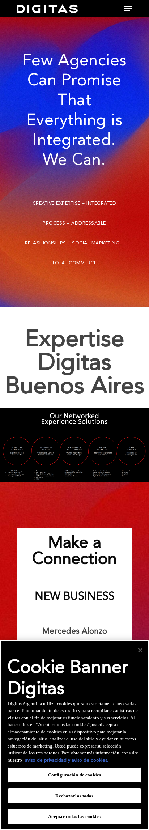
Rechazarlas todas (74, 796)
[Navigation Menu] (128, 8)
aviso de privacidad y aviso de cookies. (66, 760)
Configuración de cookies (74, 775)
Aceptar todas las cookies (74, 816)
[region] (74, 735)
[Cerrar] (140, 650)
